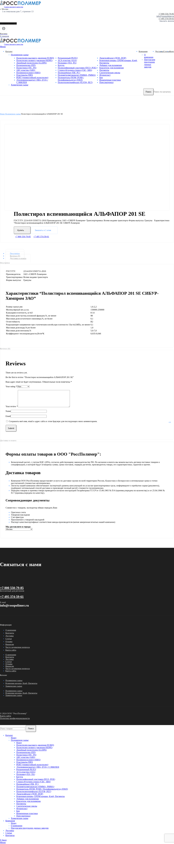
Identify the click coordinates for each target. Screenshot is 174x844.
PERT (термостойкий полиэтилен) (32, 77)
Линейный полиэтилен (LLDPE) (31, 63)
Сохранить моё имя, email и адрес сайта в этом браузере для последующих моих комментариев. (53, 421)
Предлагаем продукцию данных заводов (149, 63)
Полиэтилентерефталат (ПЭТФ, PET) (75, 82)
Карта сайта (10, 650)
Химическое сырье (19, 85)
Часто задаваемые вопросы (17, 647)
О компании (148, 56)
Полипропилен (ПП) (26, 65)
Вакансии (9, 644)
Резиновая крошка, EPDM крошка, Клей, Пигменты (40, 796)
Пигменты (104, 70)
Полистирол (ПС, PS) (26, 68)
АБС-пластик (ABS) (25, 70)
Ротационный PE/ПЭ (67, 58)
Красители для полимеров (111, 68)
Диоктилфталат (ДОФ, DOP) (112, 58)
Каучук (61, 65)
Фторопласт (105, 75)
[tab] (89, 253)
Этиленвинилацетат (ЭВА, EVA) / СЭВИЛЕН (37, 767)
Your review (12, 406)
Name (8, 411)
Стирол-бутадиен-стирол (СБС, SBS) (75, 70)
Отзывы (8, 641)
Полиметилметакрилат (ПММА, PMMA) (77, 75)
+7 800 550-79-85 (166, 14)
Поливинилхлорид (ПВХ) (28, 72)
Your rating (11, 386)
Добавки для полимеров (110, 65)
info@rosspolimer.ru (165, 16)
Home (2, 114)
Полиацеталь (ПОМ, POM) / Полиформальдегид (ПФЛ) (71, 78)
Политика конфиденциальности (15, 718)
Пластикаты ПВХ (24, 75)
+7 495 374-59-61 (166, 18)
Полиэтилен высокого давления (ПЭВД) (35, 58)
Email (8, 416)
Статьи (8, 639)
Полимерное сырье (20, 55)
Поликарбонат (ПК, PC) (69, 72)
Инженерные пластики (110, 80)
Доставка (9, 636)
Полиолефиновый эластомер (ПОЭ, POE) (77, 68)
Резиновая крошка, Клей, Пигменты (21, 683)
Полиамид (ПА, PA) (67, 63)
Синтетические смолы (109, 72)
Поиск (148, 92)
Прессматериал (106, 82)
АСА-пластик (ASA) (67, 60)
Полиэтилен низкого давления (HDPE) (34, 60)
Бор (101, 77)
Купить (20, 230)
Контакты (9, 633)
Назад (13, 738)
